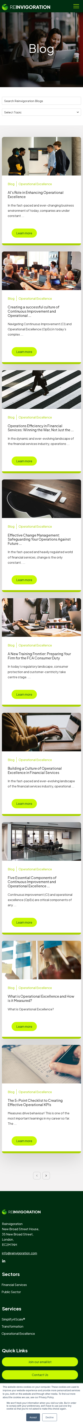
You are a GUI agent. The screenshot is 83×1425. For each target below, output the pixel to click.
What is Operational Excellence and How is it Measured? (41, 998)
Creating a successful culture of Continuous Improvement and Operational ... (33, 311)
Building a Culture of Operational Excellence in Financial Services (35, 770)
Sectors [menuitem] (11, 1274)
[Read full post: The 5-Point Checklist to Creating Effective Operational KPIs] (41, 1064)
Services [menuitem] (11, 1308)
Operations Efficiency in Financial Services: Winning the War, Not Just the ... (41, 428)
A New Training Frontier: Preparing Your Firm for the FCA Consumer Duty (39, 655)
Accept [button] (33, 1417)
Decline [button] (50, 1417)
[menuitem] (16, 1285)
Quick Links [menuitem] (15, 1350)
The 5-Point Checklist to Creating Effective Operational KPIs (35, 1102)
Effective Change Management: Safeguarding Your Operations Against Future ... (39, 539)
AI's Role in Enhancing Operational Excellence (36, 194)
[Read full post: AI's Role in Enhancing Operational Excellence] (41, 156)
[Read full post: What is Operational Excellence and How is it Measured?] (41, 960)
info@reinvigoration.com (19, 1253)
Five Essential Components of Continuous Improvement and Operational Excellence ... (32, 881)
